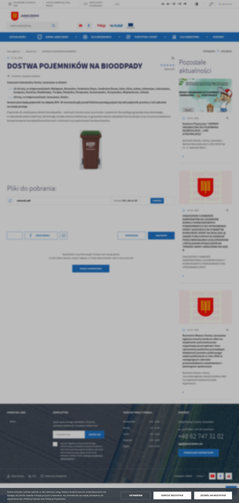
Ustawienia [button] (135, 495)
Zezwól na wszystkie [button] (213, 495)
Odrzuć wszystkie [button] (172, 495)
